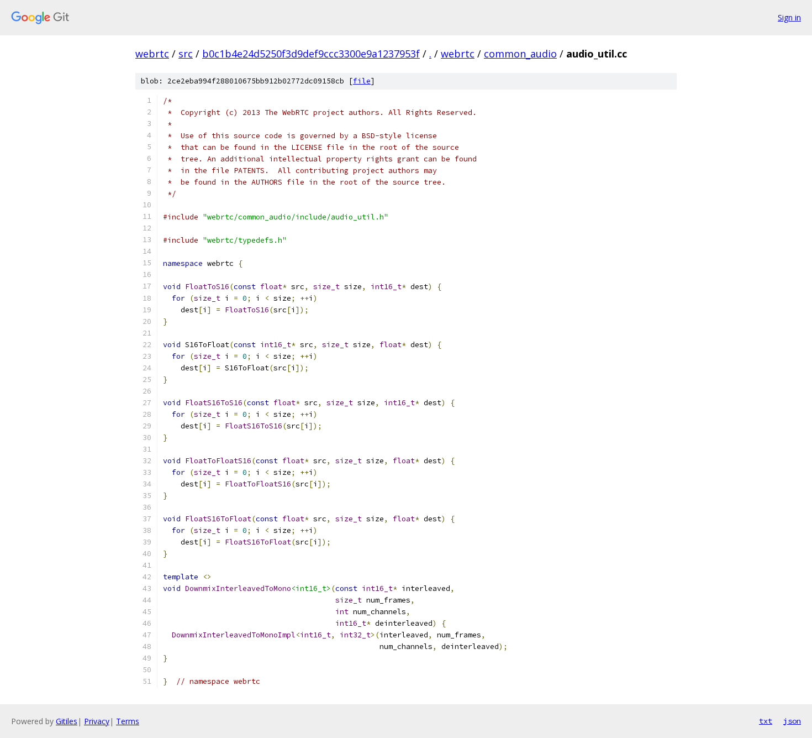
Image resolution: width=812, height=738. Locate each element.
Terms (127, 721)
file (362, 81)
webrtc (152, 53)
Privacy (96, 721)
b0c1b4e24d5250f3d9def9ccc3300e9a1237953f (311, 53)
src (185, 53)
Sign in (789, 17)
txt (765, 721)
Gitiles (66, 721)
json (792, 721)
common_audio (520, 53)
